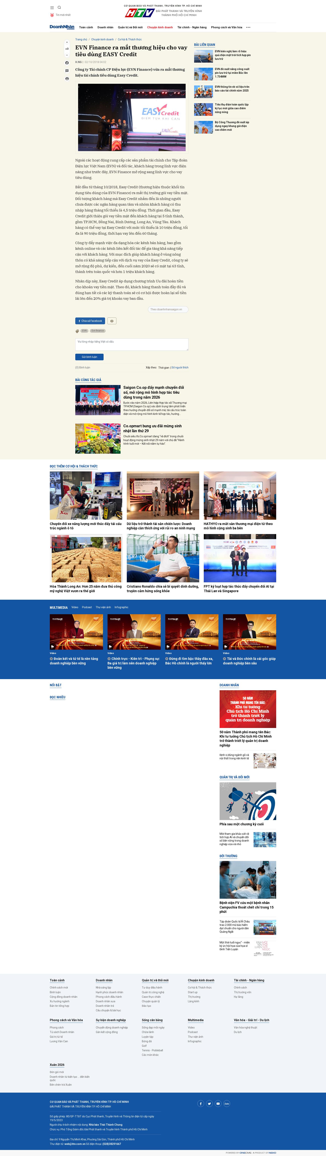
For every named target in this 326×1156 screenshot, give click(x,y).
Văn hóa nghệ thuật (245, 1027)
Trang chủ (81, 39)
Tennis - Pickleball (152, 1050)
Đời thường (228, 856)
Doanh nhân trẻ (105, 1005)
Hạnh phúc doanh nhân (109, 992)
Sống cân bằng (152, 1020)
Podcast (87, 607)
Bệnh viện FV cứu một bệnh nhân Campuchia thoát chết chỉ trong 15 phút (247, 907)
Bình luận (55, 992)
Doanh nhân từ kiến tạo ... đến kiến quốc (70, 1078)
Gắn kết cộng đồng (107, 1032)
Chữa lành (148, 1032)
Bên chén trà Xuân (61, 1084)
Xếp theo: (151, 367)
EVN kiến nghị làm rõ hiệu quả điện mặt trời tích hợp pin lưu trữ (233, 55)
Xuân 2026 (57, 1065)
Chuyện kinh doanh (160, 27)
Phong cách (57, 1027)
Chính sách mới (59, 987)
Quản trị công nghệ (153, 992)
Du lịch (238, 1032)
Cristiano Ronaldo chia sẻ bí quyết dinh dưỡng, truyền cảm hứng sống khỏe (163, 588)
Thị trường (194, 996)
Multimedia (59, 608)
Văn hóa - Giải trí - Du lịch (251, 1020)
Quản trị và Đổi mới (130, 27)
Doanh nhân (105, 27)
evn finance (98, 330)
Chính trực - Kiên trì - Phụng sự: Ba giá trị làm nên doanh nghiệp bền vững (134, 663)
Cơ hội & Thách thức (130, 39)
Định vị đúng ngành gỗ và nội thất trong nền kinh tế (234, 756)
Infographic (121, 607)
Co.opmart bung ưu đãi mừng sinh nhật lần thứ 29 (152, 428)
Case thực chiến (151, 996)
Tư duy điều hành (152, 987)
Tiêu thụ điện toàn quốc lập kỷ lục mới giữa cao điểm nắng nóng (231, 108)
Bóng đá (147, 1041)
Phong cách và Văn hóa (226, 27)
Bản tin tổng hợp (59, 1005)
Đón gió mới (57, 1072)
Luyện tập (147, 1036)
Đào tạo (146, 1005)
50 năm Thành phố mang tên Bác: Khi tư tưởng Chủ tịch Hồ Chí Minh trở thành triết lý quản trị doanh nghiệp (246, 738)
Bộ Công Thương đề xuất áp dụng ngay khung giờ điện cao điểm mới (232, 126)
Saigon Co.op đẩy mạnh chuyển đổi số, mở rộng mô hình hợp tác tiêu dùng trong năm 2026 (153, 392)
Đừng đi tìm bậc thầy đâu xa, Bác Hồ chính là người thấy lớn (189, 661)
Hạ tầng (238, 996)
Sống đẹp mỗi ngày (153, 1027)
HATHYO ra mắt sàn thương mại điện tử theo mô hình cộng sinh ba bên (238, 526)
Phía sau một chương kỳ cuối (242, 824)
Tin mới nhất (63, 14)
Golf (144, 1045)
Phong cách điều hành (109, 996)
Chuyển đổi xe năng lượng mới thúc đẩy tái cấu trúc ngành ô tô (85, 526)
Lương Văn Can (59, 1041)
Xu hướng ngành (59, 1001)
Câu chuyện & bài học (108, 1010)
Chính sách (240, 987)
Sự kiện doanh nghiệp (111, 1020)
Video (75, 607)
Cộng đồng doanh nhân (63, 996)
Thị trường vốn (242, 992)
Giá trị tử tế (56, 1036)
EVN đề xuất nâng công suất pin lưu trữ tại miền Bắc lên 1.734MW (232, 73)
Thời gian (163, 367)
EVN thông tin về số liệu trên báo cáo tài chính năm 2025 (232, 88)
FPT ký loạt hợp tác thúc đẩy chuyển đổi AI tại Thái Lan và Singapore (239, 588)
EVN (84, 330)
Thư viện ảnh (103, 607)
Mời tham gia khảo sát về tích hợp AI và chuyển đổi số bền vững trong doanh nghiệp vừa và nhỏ (234, 839)
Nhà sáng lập (103, 987)
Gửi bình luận (89, 356)
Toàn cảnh (86, 27)
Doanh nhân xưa (105, 1001)
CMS (245, 1153)
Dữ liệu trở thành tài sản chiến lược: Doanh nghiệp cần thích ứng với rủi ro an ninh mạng (161, 526)
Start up (193, 992)
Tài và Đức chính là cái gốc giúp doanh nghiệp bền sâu (249, 661)
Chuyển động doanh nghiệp (112, 1027)
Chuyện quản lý (151, 1001)
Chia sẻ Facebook (92, 320)
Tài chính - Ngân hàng (192, 27)
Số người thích (179, 367)
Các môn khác (150, 1054)
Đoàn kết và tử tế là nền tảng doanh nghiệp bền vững (74, 661)
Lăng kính (193, 1001)
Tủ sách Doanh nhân (62, 1032)
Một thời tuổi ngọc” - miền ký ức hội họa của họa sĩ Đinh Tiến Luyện (235, 946)
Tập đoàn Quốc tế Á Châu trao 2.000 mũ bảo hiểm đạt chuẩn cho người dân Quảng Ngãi (235, 926)
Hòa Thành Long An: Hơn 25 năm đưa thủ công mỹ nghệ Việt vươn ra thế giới (86, 588)
